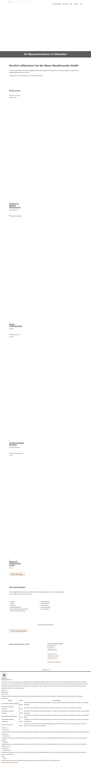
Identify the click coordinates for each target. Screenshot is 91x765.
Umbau (11, 567)
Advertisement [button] (5, 748)
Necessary (6, 692)
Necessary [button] (4, 690)
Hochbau (11, 328)
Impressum (58, 662)
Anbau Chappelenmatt (15, 325)
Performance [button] (4, 734)
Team (71, 4)
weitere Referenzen (17, 574)
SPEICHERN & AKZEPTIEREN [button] (9, 762)
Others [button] (3, 756)
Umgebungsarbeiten (14, 447)
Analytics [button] (3, 740)
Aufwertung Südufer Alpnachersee (14, 205)
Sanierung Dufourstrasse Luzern (15, 563)
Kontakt (76, 4)
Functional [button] (4, 727)
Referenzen (65, 4)
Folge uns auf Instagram (18, 630)
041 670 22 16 (53, 653)
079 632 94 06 (54, 656)
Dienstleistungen (57, 4)
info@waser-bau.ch (52, 658)
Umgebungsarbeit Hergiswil (16, 444)
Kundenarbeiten (13, 210)
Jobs (80, 4)
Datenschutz (50, 662)
